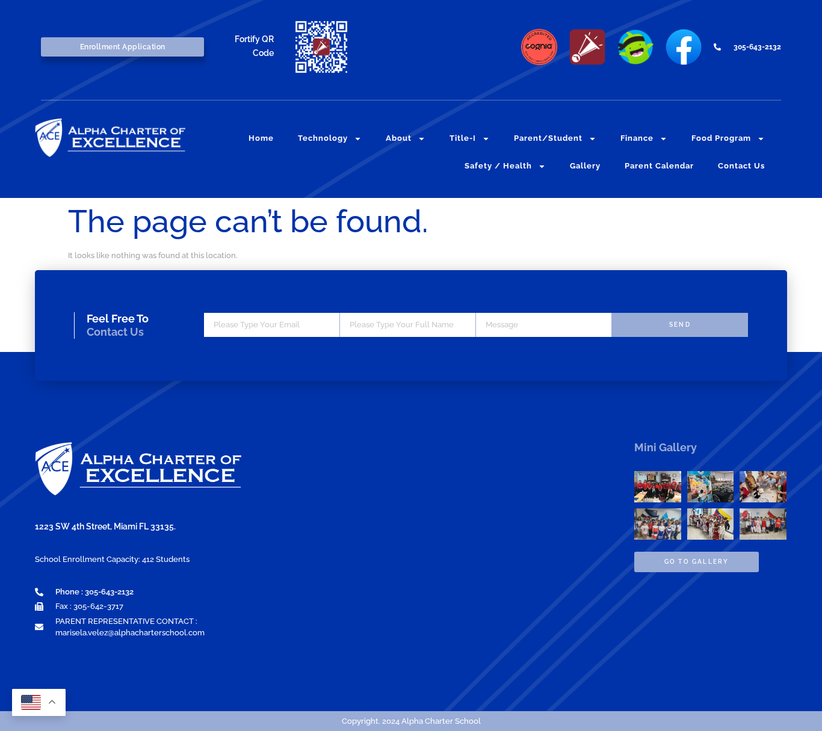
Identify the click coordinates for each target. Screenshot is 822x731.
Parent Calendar (659, 165)
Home (261, 138)
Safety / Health (498, 165)
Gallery (585, 165)
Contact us (741, 165)
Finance (637, 138)
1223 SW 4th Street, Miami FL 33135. (105, 526)
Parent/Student (548, 138)
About (399, 138)
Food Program (721, 138)
